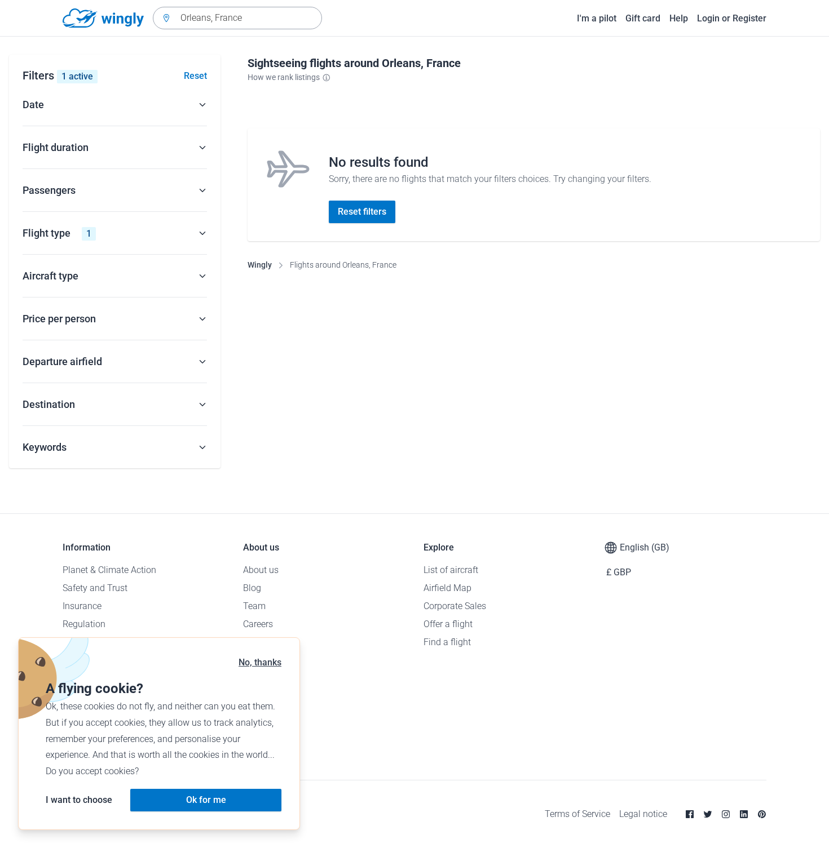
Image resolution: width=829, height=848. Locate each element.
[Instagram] (725, 814)
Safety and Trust (95, 588)
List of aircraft (451, 570)
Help (678, 18)
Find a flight (447, 642)
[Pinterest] (761, 814)
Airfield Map (447, 588)
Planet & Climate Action (109, 570)
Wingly (260, 264)
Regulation (84, 624)
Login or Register (731, 18)
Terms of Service (577, 814)
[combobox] (237, 18)
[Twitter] (707, 814)
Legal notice (643, 814)
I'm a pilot (596, 18)
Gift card (642, 18)
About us (261, 570)
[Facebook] (689, 814)
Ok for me (206, 799)
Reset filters (362, 211)
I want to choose (79, 799)
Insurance (82, 606)
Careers (258, 624)
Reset (195, 75)
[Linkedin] (743, 814)
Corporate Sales (455, 606)
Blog (252, 588)
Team (254, 606)
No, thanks (260, 662)
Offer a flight (448, 624)
